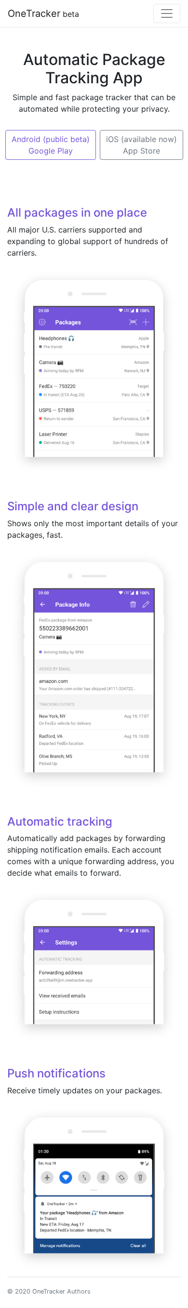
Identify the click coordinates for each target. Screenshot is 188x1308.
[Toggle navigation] (166, 13)
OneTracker (43, 13)
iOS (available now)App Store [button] (141, 144)
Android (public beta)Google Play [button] (51, 144)
